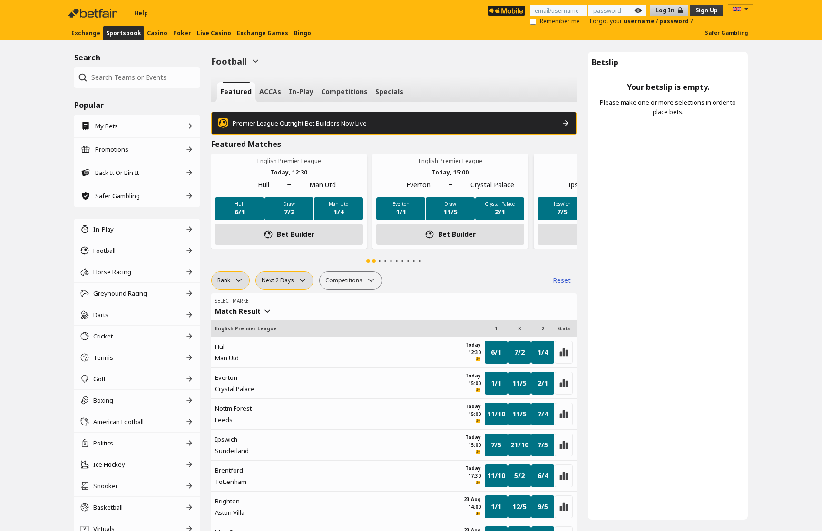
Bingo (302, 33)
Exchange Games (262, 33)
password (674, 21)
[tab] (236, 92)
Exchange (85, 33)
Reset (562, 280)
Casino (157, 33)
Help (141, 13)
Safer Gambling (726, 32)
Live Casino (214, 33)
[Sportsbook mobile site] (506, 11)
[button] (368, 261)
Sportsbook (123, 33)
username (640, 21)
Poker (182, 33)
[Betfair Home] (93, 13)
